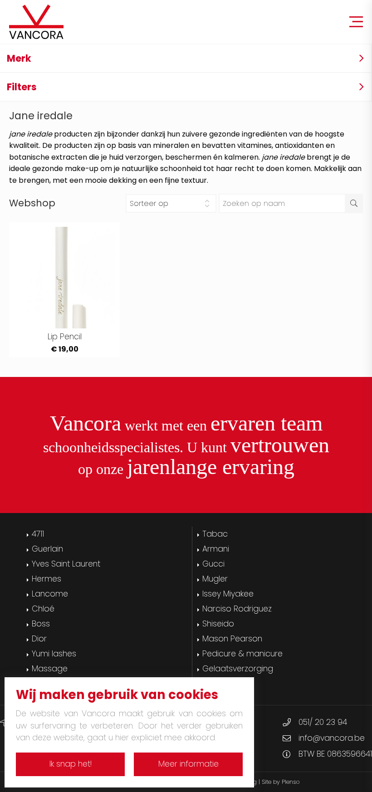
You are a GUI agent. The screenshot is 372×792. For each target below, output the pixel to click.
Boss (41, 623)
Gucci (213, 563)
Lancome (50, 593)
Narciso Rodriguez (237, 608)
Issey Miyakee (228, 593)
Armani (215, 548)
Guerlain (47, 548)
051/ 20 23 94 (323, 722)
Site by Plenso (280, 782)
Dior (39, 638)
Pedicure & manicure (242, 653)
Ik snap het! (70, 763)
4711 (38, 533)
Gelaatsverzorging (237, 668)
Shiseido (218, 623)
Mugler (215, 578)
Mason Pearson (232, 638)
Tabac (215, 533)
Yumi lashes (54, 653)
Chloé (43, 608)
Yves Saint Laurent (66, 563)
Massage (50, 668)
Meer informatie (188, 763)
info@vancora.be (332, 738)
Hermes (46, 578)
